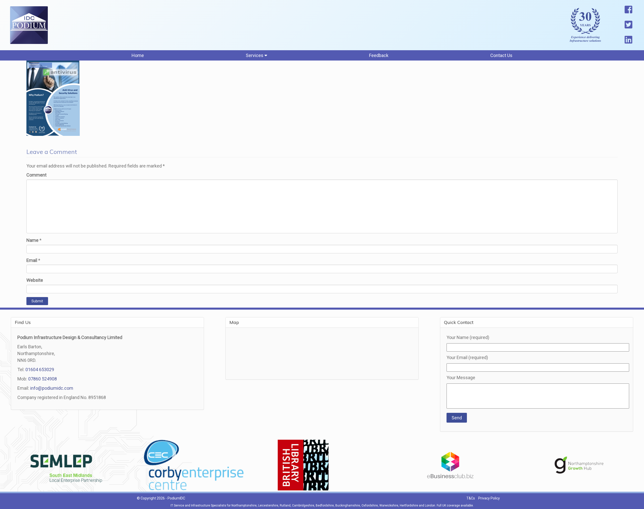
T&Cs (470, 498)
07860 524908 (42, 378)
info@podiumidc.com (51, 388)
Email (31, 260)
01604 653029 (39, 369)
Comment (36, 175)
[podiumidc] (29, 25)
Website (34, 280)
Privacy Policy (489, 498)
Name (32, 240)
